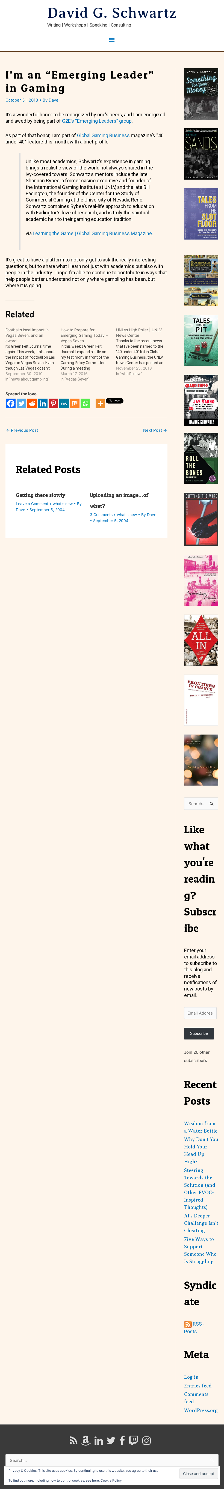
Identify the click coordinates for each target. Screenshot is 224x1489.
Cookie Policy (111, 1480)
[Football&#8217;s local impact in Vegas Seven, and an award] (33, 354)
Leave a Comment (32, 503)
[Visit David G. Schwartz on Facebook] (122, 1442)
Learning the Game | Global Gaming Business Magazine (92, 233)
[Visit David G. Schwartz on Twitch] (133, 1442)
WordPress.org (201, 1410)
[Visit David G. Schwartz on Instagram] (146, 1442)
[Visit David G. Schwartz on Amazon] (86, 1442)
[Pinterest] (53, 403)
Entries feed (198, 1386)
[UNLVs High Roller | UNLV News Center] (143, 351)
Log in (191, 1377)
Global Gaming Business (103, 135)
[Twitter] (21, 403)
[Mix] (74, 403)
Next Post (155, 430)
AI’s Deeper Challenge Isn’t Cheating (201, 1223)
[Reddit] (32, 403)
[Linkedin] (43, 403)
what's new (63, 503)
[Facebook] (11, 403)
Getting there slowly (40, 495)
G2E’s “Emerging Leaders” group (97, 121)
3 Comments (101, 514)
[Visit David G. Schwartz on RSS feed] (73, 1442)
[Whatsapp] (85, 403)
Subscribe (199, 1033)
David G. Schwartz (112, 13)
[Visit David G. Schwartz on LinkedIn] (99, 1442)
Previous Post (22, 430)
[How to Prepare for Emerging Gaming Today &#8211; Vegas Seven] (88, 354)
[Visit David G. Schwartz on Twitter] (111, 1442)
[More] (100, 403)
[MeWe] (64, 403)
